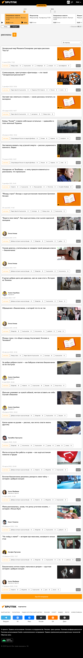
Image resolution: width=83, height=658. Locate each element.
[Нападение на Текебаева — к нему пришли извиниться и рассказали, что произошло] (69, 175)
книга (61, 90)
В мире (43, 138)
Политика (50, 187)
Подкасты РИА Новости (38, 90)
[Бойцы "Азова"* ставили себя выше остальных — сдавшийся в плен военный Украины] (69, 126)
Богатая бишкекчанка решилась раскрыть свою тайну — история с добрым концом (25, 478)
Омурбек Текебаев (64, 187)
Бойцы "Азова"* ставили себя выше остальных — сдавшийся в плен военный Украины (28, 122)
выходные (34, 114)
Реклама (47, 629)
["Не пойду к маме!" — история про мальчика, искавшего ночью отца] (69, 542)
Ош (60, 559)
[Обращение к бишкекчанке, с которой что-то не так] (69, 313)
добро (60, 241)
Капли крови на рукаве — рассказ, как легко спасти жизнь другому (26, 423)
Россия (53, 90)
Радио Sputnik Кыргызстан (18, 90)
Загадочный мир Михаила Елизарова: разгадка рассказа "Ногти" (25, 49)
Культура (34, 211)
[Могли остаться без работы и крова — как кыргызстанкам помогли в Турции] (69, 457)
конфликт (63, 138)
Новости (13, 187)
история (50, 65)
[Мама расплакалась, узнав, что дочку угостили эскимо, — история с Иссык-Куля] (69, 512)
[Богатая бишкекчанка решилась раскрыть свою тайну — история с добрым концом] (69, 482)
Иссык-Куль (58, 385)
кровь (58, 445)
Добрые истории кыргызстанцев (20, 241)
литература (39, 65)
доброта (49, 331)
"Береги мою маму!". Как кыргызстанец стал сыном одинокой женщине (28, 219)
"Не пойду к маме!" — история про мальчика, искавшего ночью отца (28, 537)
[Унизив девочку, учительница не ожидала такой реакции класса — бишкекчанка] (69, 253)
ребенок (68, 559)
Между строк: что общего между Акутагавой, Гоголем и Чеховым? (25, 339)
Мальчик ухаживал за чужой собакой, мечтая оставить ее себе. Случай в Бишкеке (28, 393)
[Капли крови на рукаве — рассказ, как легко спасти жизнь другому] (69, 427)
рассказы (6, 34)
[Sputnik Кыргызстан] (10, 4)
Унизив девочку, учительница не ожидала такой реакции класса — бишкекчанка (29, 249)
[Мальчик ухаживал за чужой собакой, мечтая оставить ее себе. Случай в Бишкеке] (69, 398)
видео (60, 612)
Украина (52, 138)
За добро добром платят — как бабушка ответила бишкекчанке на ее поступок (28, 363)
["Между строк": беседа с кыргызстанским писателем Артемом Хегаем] (69, 199)
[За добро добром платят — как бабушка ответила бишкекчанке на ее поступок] (69, 367)
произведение (63, 65)
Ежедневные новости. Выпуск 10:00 (16, 18)
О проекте (4, 629)
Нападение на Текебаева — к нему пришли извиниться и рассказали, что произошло (25, 170)
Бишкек (47, 385)
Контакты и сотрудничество (34, 629)
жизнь (67, 445)
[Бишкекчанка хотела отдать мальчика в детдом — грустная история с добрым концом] (69, 572)
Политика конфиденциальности (71, 629)
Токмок (61, 301)
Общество (37, 241)
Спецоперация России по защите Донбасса (23, 138)
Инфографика (76, 612)
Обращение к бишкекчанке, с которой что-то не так (24, 308)
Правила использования (16, 629)
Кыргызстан (27, 65)
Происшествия (38, 187)
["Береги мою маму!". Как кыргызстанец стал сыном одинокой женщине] (69, 223)
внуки (54, 589)
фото (67, 612)
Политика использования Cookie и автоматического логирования (22, 632)
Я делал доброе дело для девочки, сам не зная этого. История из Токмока (28, 279)
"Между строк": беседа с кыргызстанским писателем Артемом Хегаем (28, 195)
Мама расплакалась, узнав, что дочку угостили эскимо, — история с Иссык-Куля (26, 508)
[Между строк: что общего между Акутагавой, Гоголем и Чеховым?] (69, 343)
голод (59, 331)
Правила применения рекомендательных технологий (62, 632)
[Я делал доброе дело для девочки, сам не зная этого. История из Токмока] (69, 283)
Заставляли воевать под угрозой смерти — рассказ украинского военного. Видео (29, 146)
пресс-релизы (55, 629)
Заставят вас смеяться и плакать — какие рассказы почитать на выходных (28, 98)
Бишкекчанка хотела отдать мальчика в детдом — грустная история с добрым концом (26, 568)
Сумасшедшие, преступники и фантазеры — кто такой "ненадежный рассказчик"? (24, 73)
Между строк (14, 65)
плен (62, 162)
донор (49, 445)
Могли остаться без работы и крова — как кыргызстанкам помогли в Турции (26, 453)
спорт (54, 612)
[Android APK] (7, 640)
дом (46, 589)
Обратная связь (6, 635)
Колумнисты (62, 271)
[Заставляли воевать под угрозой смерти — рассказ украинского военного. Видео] (69, 150)
